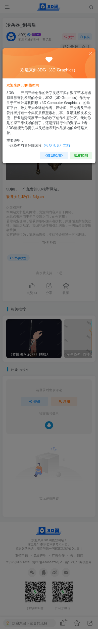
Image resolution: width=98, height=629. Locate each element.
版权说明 (81, 155)
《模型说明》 (54, 155)
